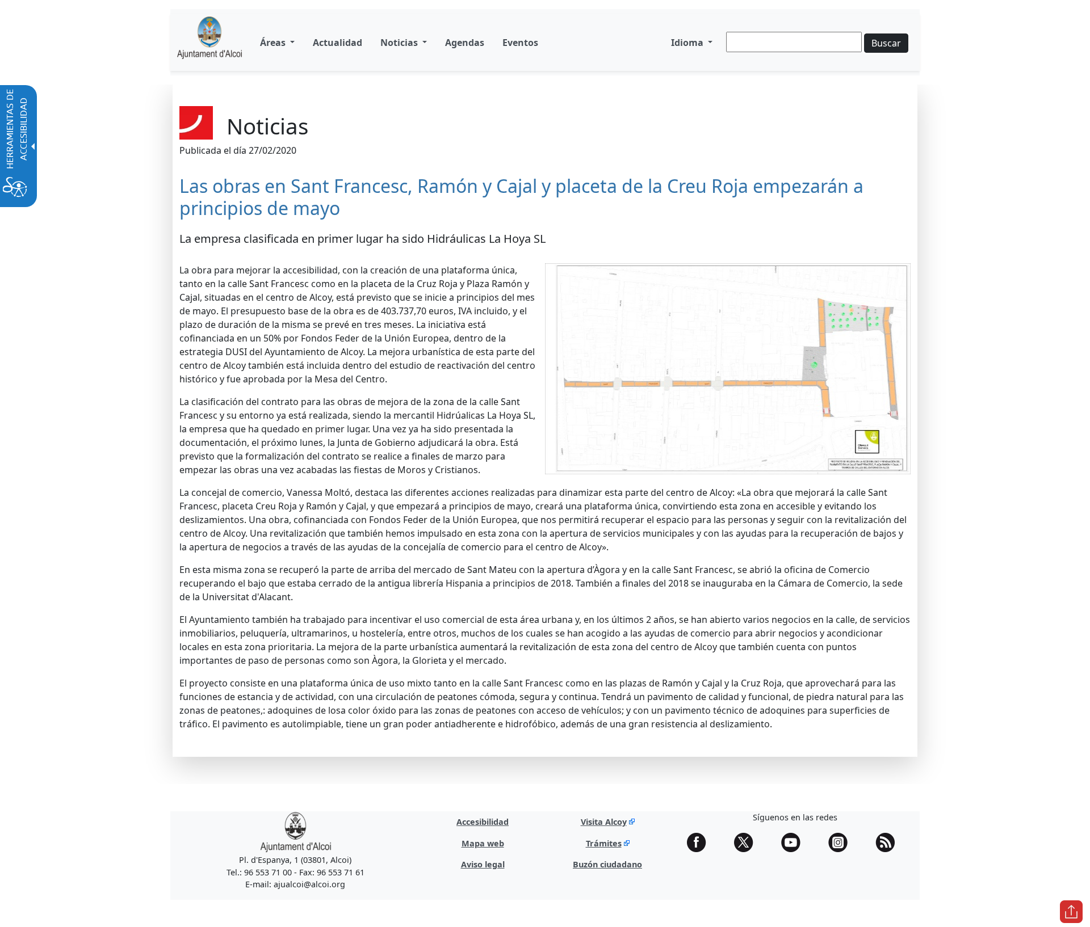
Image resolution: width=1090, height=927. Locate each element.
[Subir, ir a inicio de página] (1071, 911)
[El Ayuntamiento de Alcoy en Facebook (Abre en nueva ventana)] (700, 842)
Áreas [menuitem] (274, 42)
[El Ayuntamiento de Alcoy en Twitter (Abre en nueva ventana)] (747, 842)
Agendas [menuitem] (464, 42)
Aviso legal (483, 864)
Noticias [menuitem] (400, 42)
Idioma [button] (688, 42)
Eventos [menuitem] (520, 42)
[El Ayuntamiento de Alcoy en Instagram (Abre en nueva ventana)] (842, 842)
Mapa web (483, 843)
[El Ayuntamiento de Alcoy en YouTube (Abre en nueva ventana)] (794, 842)
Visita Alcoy (604, 821)
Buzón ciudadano (607, 864)
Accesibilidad (482, 821)
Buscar (886, 43)
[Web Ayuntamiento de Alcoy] (295, 831)
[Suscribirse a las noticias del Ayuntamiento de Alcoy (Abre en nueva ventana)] (889, 842)
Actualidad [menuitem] (337, 42)
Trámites (604, 843)
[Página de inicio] (209, 42)
